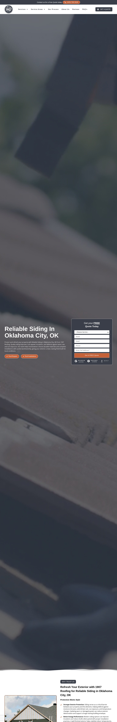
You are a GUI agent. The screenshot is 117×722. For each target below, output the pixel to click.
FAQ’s (84, 9)
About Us (65, 9)
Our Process (53, 9)
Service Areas (37, 9)
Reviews (75, 9)
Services (22, 9)
